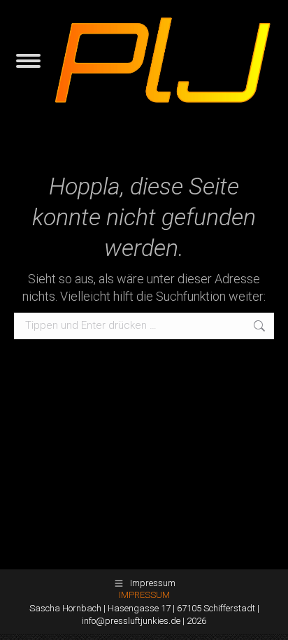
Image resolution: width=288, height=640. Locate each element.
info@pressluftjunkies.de (131, 621)
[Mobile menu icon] (28, 61)
